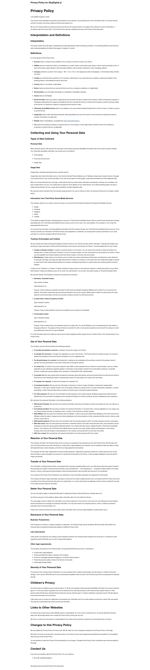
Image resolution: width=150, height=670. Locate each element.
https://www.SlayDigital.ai (72, 121)
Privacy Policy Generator (95, 29)
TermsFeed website (107, 271)
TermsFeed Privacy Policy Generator (52, 666)
